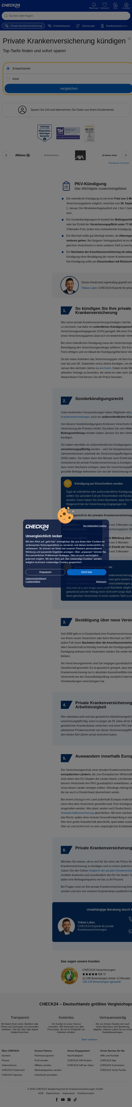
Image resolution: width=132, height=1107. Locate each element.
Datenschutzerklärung (36, 578)
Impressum (101, 581)
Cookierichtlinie (33, 581)
